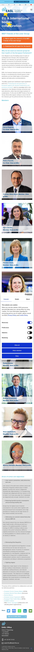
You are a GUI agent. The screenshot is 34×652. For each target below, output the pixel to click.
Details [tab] (17, 299)
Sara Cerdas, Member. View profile (10, 229)
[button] (31, 9)
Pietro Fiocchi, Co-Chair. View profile (11, 162)
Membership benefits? (9, 1)
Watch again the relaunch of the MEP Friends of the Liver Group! (16, 40)
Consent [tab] (6, 299)
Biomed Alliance (8, 595)
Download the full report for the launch (18, 46)
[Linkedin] (25, 610)
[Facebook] (14, 610)
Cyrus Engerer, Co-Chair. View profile (11, 128)
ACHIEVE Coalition (9, 601)
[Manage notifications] (31, 648)
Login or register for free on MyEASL (21, 1)
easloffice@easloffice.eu (11, 643)
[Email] (30, 610)
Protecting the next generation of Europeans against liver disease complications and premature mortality (15, 85)
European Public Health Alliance (12, 599)
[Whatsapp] (19, 610)
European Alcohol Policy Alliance (13, 593)
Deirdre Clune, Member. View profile (10, 264)
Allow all (17, 345)
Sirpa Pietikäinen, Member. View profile (10, 433)
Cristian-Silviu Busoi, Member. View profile (16, 195)
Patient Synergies (12, 602)
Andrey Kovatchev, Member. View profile (10, 399)
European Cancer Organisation (12, 597)
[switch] (29, 327)
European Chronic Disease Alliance (13, 591)
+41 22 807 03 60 (9, 639)
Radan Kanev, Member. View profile (10, 364)
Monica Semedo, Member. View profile (17, 465)
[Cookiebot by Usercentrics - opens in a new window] (25, 295)
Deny (17, 356)
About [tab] (28, 299)
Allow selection (17, 350)
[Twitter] (8, 610)
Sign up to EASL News (14, 616)
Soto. (7, 649)
